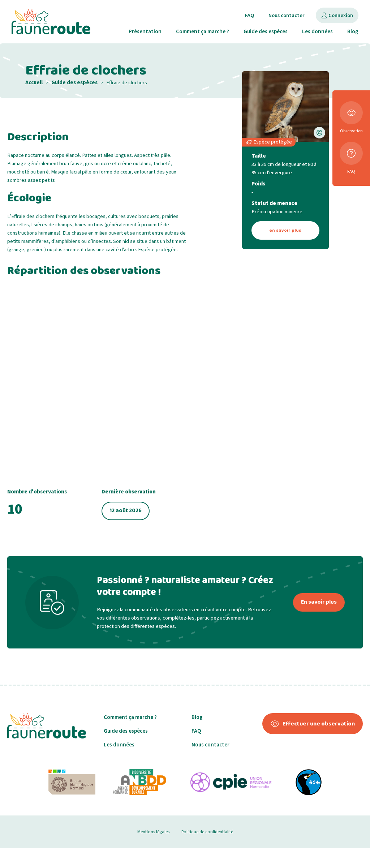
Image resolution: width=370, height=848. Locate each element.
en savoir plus (285, 230)
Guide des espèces (266, 31)
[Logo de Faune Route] (51, 21)
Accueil (34, 82)
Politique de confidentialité (207, 831)
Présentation (145, 31)
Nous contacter (286, 15)
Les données (317, 31)
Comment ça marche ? (202, 31)
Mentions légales (153, 831)
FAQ (249, 15)
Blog (352, 31)
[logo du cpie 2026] (231, 782)
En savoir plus (319, 602)
